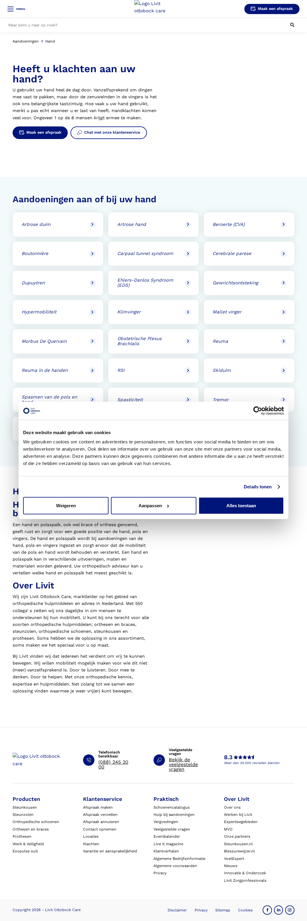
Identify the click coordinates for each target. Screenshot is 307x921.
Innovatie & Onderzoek (245, 873)
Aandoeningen (26, 41)
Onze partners (237, 836)
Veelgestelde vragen (172, 829)
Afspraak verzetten (100, 814)
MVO (228, 829)
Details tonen (258, 486)
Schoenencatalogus (172, 807)
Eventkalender (167, 836)
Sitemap (222, 910)
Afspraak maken (98, 807)
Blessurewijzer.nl (239, 851)
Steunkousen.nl (238, 844)
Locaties (91, 836)
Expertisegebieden (241, 821)
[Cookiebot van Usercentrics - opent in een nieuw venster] (257, 410)
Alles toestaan (241, 505)
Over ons (232, 807)
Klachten (91, 844)
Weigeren (66, 505)
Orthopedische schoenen (36, 821)
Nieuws (230, 865)
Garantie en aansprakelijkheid (110, 851)
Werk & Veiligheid (28, 844)
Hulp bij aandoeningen (174, 814)
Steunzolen (23, 814)
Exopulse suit (25, 851)
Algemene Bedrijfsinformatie (179, 858)
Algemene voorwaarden (175, 865)
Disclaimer (177, 910)
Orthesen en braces (31, 829)
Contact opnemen (99, 829)
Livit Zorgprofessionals (245, 880)
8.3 (228, 757)
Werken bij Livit (238, 814)
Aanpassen (150, 505)
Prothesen (22, 836)
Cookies (245, 910)
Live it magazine (168, 844)
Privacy (160, 873)
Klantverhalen (166, 851)
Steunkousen (25, 807)
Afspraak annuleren (101, 821)
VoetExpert (234, 858)
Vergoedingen (166, 821)
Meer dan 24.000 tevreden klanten (251, 763)
